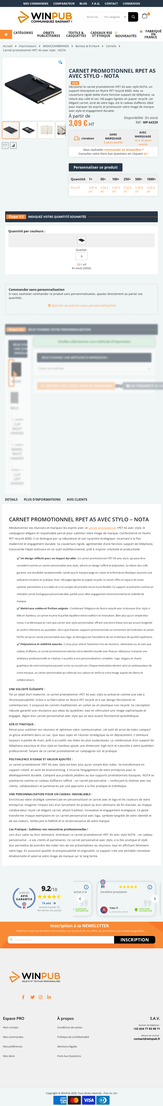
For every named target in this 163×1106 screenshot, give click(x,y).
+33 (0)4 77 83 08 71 (146, 1029)
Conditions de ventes (69, 1027)
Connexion (131, 3)
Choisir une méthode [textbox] (51, 368)
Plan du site (110, 1093)
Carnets (111, 46)
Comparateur (64, 3)
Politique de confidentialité (73, 1037)
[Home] (6, 34)
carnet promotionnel (102, 528)
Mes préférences (12, 1046)
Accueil (8, 46)
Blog (83, 3)
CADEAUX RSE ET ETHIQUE (101, 34)
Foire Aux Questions (69, 1056)
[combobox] (94, 368)
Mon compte (10, 1027)
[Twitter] (34, 998)
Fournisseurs (27, 46)
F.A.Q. (96, 3)
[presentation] (11, 500)
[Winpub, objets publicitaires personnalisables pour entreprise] (45, 17)
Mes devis (9, 1056)
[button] (60, 65)
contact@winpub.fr (147, 1039)
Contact (111, 3)
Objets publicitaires (48, 34)
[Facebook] (26, 998)
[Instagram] (43, 998)
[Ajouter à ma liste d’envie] (5, 145)
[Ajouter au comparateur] (13, 145)
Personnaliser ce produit (96, 167)
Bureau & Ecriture (87, 46)
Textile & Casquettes (76, 34)
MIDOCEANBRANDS (56, 46)
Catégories (23, 33)
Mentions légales (67, 1046)
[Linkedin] (51, 998)
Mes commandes (35, 3)
